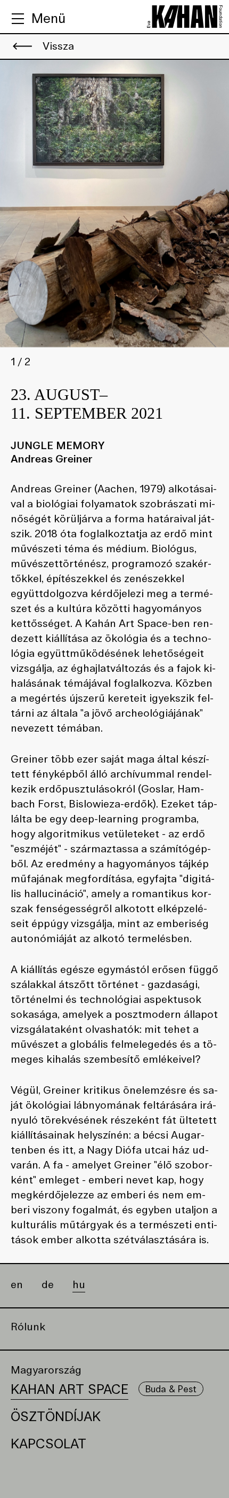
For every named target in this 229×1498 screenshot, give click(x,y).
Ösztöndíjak (56, 1416)
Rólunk (28, 1327)
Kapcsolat (48, 1444)
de (48, 1285)
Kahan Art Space (69, 1389)
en (17, 1285)
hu (78, 1285)
